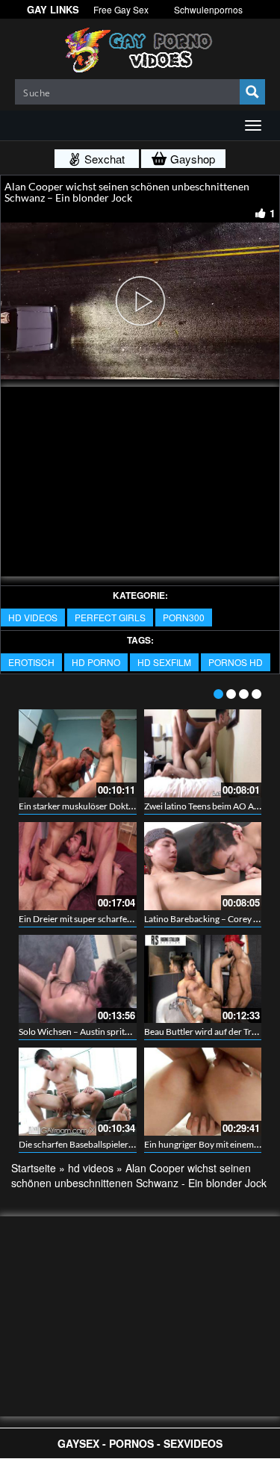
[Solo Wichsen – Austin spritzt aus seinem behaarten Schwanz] (78, 979)
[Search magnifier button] (252, 92)
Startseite (33, 1167)
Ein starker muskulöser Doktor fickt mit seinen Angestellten (133, 806)
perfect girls (110, 617)
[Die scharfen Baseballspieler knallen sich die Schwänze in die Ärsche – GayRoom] (78, 1092)
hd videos (32, 617)
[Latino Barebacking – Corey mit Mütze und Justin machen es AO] (203, 866)
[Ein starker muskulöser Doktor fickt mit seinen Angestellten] (78, 753)
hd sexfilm (164, 662)
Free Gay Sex (121, 9)
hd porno (96, 662)
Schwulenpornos (208, 9)
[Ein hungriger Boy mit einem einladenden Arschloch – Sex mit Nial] (203, 1092)
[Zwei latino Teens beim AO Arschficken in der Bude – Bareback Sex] (203, 753)
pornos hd (235, 662)
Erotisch (31, 662)
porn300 (184, 617)
